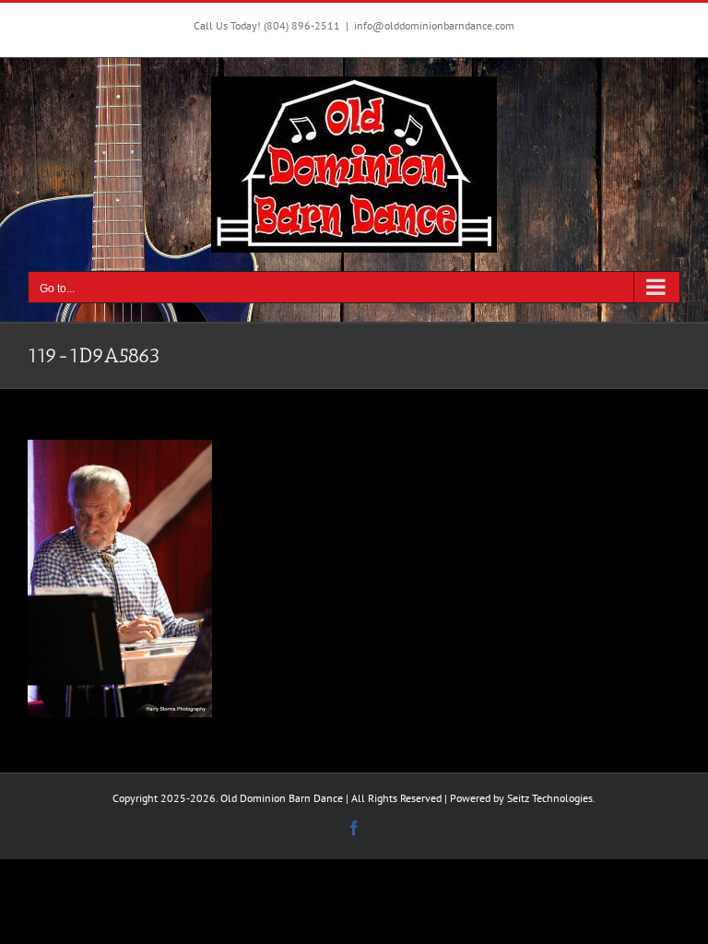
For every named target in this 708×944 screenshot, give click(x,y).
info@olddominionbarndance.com (434, 25)
